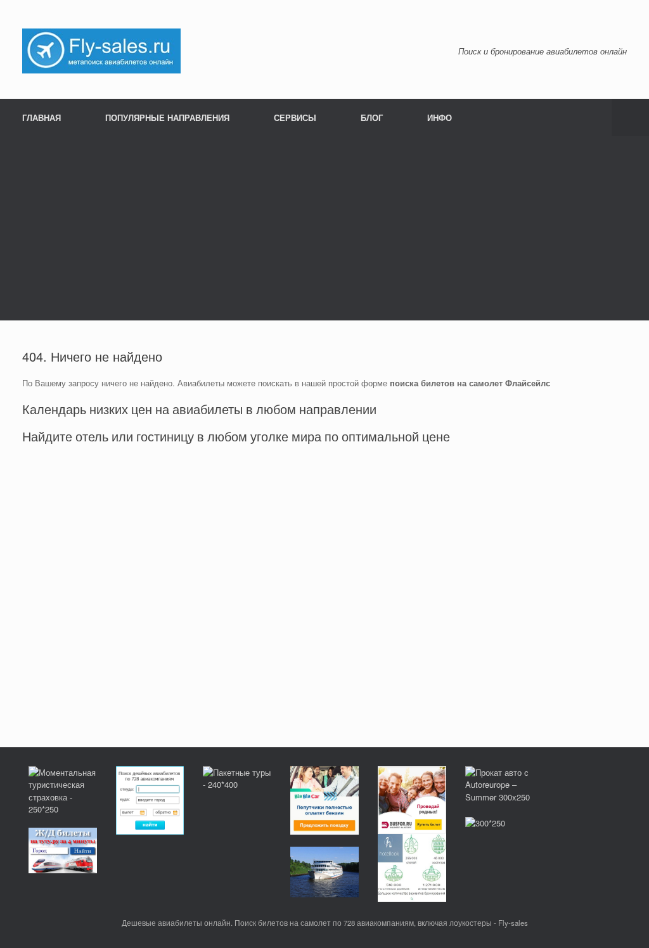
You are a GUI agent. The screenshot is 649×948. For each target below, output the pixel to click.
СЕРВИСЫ (295, 117)
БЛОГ (372, 117)
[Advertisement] (324, 231)
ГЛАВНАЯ (41, 117)
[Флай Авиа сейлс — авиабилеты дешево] (101, 50)
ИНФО (439, 117)
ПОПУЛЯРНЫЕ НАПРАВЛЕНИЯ (167, 117)
